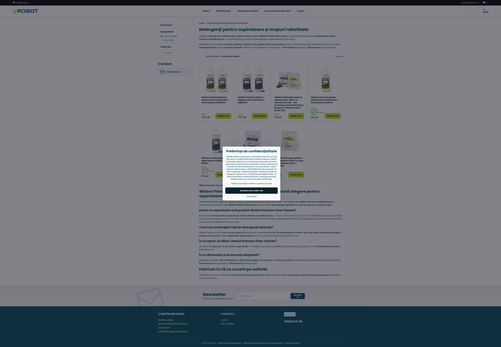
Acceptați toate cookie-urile (251, 191)
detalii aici (246, 172)
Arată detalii (251, 196)
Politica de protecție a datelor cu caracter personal (251, 183)
